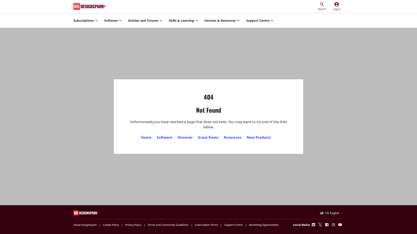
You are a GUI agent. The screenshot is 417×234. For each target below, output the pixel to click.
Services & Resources (220, 20)
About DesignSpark (85, 225)
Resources (233, 137)
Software (111, 20)
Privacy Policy (133, 225)
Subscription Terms (206, 225)
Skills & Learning (181, 20)
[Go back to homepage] (90, 6)
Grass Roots (208, 137)
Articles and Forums (143, 20)
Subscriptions (83, 20)
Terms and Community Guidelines (168, 225)
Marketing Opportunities (264, 225)
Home (146, 137)
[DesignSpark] (86, 212)
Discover (185, 137)
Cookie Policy (111, 225)
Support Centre (257, 20)
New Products (259, 137)
